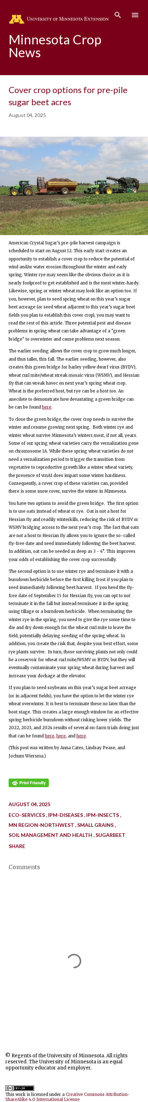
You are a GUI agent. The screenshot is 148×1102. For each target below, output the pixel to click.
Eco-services (27, 815)
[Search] (118, 13)
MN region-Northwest (42, 825)
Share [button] (17, 846)
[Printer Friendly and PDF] (29, 785)
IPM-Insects (103, 815)
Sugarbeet (110, 835)
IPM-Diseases (66, 815)
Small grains (96, 825)
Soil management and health (51, 835)
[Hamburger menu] (135, 15)
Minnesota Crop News (55, 45)
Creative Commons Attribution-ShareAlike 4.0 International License (67, 1097)
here (46, 407)
